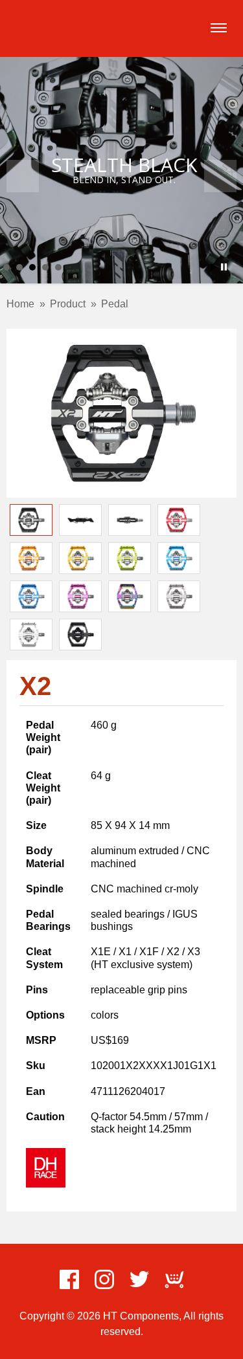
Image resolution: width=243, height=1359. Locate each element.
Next (220, 176)
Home (20, 303)
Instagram (104, 1279)
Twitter (139, 1279)
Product (68, 303)
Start (214, 267)
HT (40, 27)
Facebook (69, 1279)
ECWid (174, 1279)
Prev (22, 176)
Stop (224, 267)
